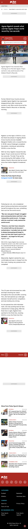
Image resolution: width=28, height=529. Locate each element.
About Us (3, 503)
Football (11, 409)
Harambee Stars (13, 461)
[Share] (25, 38)
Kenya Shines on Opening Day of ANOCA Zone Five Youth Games (17, 455)
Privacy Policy (20, 503)
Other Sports (12, 419)
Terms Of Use (5, 506)
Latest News (4, 6)
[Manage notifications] (25, 526)
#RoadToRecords (6, 251)
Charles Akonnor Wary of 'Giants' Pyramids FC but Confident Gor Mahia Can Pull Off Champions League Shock (18, 435)
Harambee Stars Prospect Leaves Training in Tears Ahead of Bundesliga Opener (18, 465)
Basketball (19, 493)
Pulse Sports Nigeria (4, 514)
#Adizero (18, 249)
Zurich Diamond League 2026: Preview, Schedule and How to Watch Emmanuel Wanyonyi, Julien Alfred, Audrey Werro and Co (17, 446)
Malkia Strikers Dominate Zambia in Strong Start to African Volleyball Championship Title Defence (18, 424)
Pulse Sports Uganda (19, 514)
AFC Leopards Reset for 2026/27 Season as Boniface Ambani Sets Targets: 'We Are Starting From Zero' (18, 413)
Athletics (6, 9)
